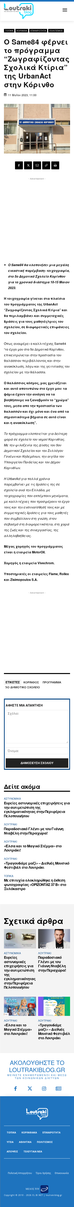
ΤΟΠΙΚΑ (9, 30)
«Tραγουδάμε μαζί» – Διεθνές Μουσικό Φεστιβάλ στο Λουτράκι (36, 865)
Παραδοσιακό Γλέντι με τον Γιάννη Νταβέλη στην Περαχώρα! (33, 831)
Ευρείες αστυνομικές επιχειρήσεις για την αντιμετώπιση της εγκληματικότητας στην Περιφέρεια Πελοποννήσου (37, 809)
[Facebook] (19, 165)
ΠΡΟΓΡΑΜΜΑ (52, 682)
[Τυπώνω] (55, 165)
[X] (28, 165)
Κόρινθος (31, 682)
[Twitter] (30, 1089)
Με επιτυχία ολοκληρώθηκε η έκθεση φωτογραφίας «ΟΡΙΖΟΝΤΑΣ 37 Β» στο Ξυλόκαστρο (35, 884)
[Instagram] (44, 1089)
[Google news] (58, 1089)
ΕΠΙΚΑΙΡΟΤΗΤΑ (38, 30)
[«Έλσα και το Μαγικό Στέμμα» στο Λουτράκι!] (20, 1006)
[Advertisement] (37, 218)
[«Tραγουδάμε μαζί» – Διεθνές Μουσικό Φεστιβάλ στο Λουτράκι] (54, 1006)
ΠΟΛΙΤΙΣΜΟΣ (56, 30)
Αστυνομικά (12, 798)
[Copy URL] (46, 165)
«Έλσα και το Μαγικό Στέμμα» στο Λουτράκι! (33, 848)
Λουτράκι (10, 824)
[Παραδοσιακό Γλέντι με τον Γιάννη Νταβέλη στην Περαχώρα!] (54, 938)
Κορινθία (22, 30)
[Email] (37, 165)
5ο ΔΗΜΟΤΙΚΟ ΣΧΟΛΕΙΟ (22, 687)
